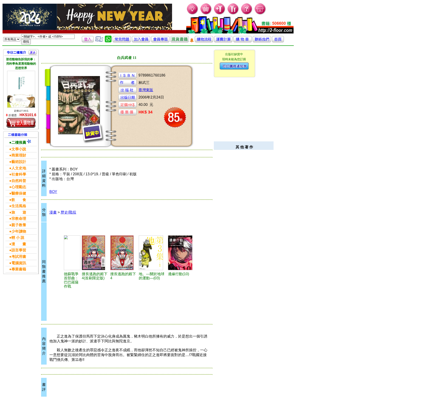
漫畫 (53, 212)
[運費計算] (223, 41)
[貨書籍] (179, 41)
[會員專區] (160, 41)
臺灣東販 (146, 90)
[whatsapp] (108, 41)
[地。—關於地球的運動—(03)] (153, 252)
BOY (53, 192)
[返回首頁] (278, 41)
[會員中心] (233, 14)
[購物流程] (204, 41)
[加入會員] (219, 14)
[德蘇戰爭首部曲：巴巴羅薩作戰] (72, 252)
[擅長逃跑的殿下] (95, 252)
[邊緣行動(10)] (182, 252)
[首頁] (260, 14)
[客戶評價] (99, 41)
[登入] (88, 41)
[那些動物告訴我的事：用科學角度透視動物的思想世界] (21, 89)
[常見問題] (246, 14)
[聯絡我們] (262, 41)
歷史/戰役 (68, 212)
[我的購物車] (206, 14)
